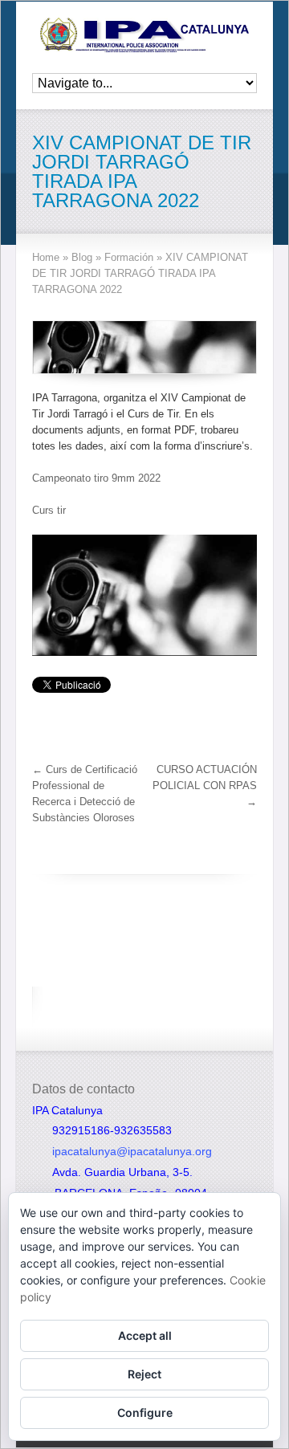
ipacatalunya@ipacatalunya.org (132, 1151)
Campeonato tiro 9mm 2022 (96, 478)
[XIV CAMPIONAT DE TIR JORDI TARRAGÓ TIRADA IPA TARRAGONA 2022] (144, 347)
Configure (145, 1412)
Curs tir (49, 510)
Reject (144, 1374)
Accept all (145, 1335)
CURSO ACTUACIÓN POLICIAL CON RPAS (205, 785)
